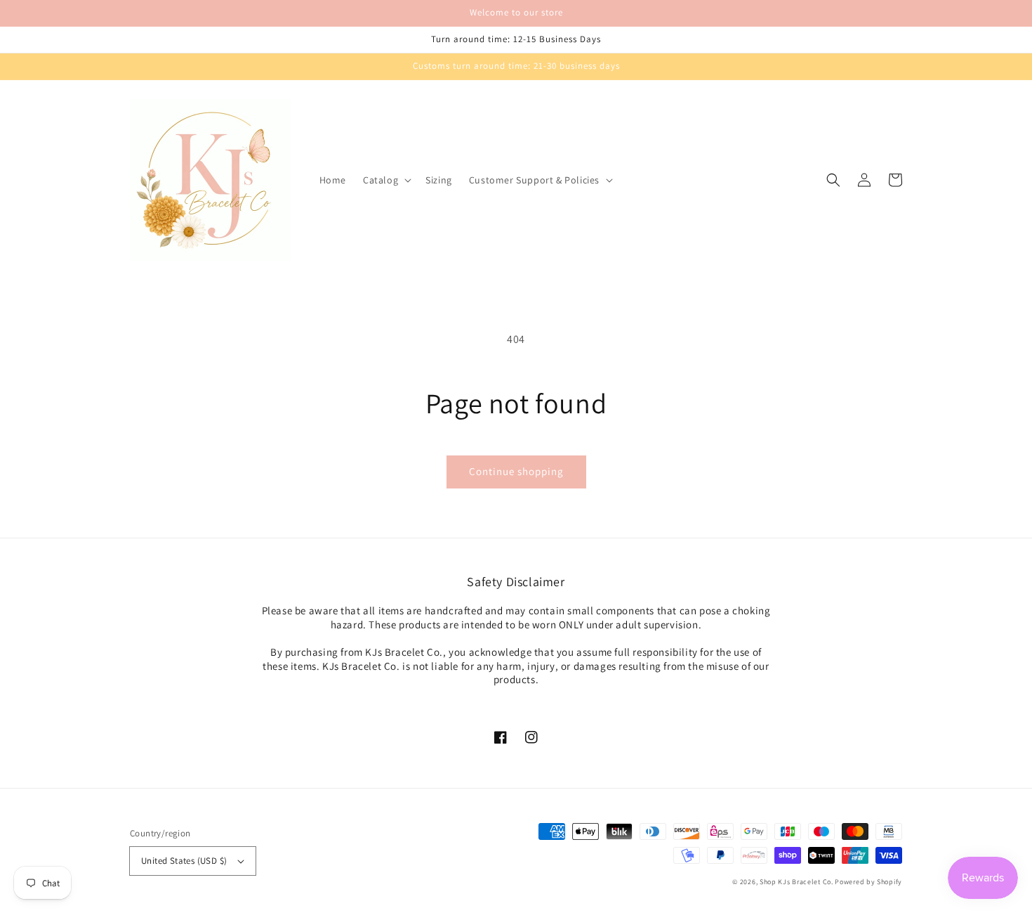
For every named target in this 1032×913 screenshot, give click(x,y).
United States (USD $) (184, 861)
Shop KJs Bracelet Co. (796, 881)
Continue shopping (516, 471)
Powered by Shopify (868, 881)
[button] (386, 180)
